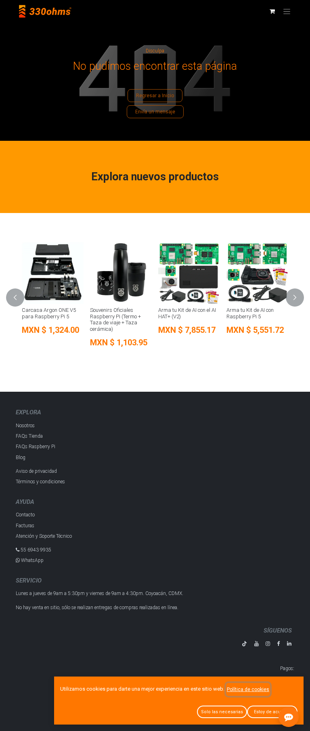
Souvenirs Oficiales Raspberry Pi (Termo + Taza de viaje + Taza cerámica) (115, 319)
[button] (20, 297)
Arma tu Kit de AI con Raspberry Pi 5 (250, 313)
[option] (155, 297)
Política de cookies (248, 689)
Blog (20, 457)
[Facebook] (278, 643)
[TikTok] (244, 643)
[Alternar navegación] (286, 11)
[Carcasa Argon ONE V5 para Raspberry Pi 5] (53, 273)
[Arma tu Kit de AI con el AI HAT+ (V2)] (189, 273)
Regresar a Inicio (155, 95)
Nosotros (25, 425)
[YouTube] (256, 643)
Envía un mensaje (155, 112)
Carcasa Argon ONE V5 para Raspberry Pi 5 (49, 313)
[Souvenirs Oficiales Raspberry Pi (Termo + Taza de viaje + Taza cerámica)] (121, 273)
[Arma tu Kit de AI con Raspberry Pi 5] (257, 273)
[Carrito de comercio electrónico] (272, 11)
